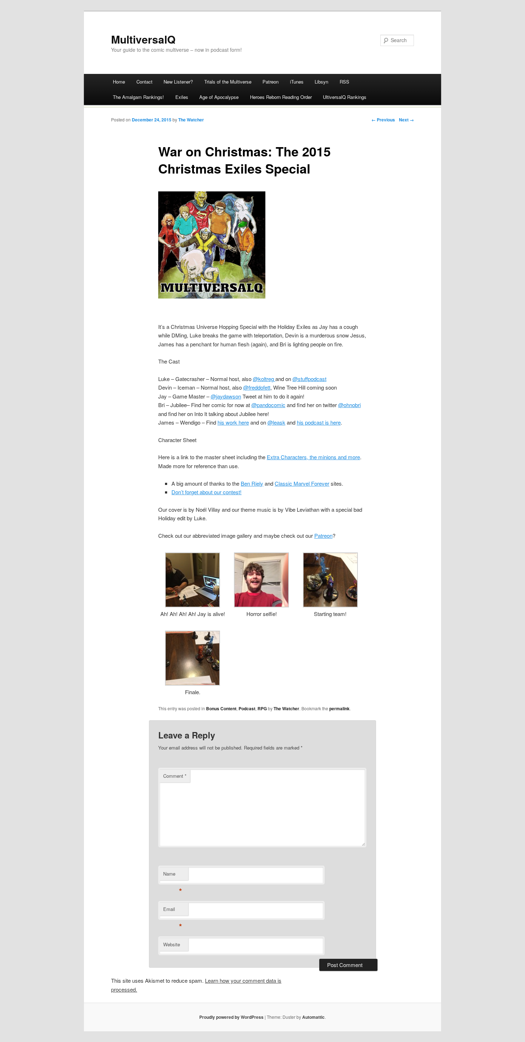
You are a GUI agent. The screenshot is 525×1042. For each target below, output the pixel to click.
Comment (174, 775)
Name (172, 875)
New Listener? (178, 81)
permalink (339, 708)
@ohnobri (349, 405)
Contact (144, 81)
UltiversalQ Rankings (344, 97)
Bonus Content (221, 708)
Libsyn (321, 81)
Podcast (247, 708)
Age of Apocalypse (219, 97)
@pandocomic (268, 405)
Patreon (270, 81)
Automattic (313, 1017)
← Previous (383, 119)
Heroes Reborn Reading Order (281, 97)
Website (171, 944)
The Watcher (191, 119)
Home (119, 81)
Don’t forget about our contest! (206, 492)
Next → (406, 119)
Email (172, 911)
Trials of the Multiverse (227, 81)
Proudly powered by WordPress (231, 1017)
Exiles (181, 97)
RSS (344, 81)
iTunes (297, 81)
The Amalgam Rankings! (138, 97)
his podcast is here (319, 422)
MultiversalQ (143, 39)
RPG (262, 708)
